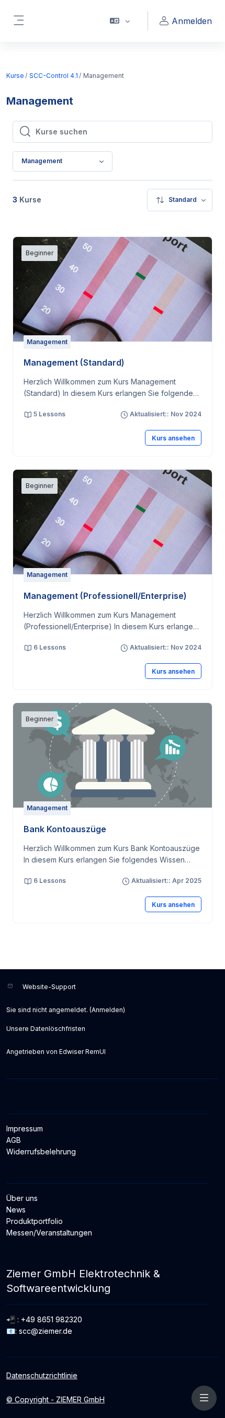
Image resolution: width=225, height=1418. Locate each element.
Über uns (22, 1198)
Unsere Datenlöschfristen (45, 1029)
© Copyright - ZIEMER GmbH (55, 1399)
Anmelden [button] (192, 21)
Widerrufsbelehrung (41, 1151)
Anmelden (107, 1010)
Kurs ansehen (173, 438)
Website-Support (49, 987)
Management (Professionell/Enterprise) (105, 596)
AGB (13, 1140)
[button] (120, 20)
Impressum (24, 1128)
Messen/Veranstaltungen (49, 1232)
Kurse (15, 76)
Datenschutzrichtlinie (41, 1375)
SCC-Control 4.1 (53, 76)
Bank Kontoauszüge (65, 829)
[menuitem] (179, 200)
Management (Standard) (74, 362)
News (16, 1209)
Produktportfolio (34, 1221)
